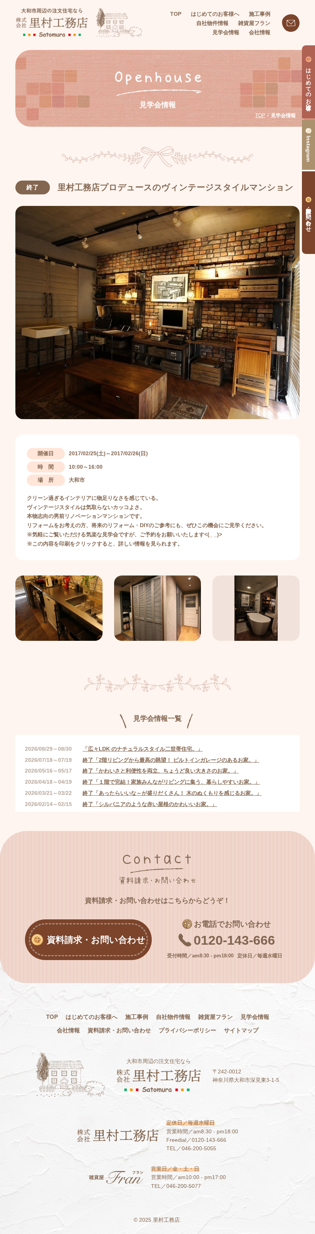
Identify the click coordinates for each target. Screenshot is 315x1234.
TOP (175, 14)
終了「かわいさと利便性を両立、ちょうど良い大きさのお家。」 (161, 771)
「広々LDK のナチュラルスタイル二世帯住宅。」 (143, 749)
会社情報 (68, 1030)
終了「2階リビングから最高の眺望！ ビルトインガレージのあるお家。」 (171, 760)
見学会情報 (254, 1016)
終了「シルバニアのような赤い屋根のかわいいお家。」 (150, 804)
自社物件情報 (173, 1016)
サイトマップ (241, 1030)
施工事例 (136, 1016)
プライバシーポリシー (187, 1030)
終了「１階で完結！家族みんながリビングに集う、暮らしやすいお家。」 (171, 782)
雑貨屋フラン (215, 1016)
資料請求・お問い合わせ (119, 1030)
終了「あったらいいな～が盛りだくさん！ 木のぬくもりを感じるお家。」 (172, 793)
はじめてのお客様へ (92, 1016)
